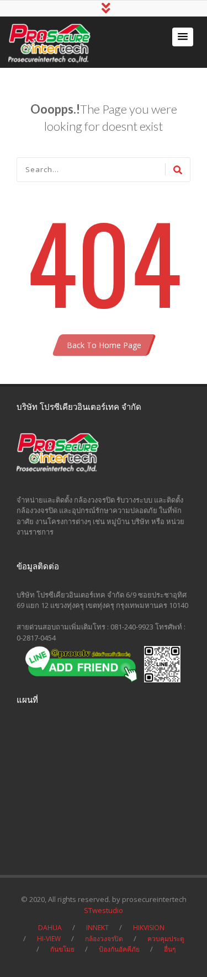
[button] (182, 37)
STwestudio (103, 910)
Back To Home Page (104, 345)
